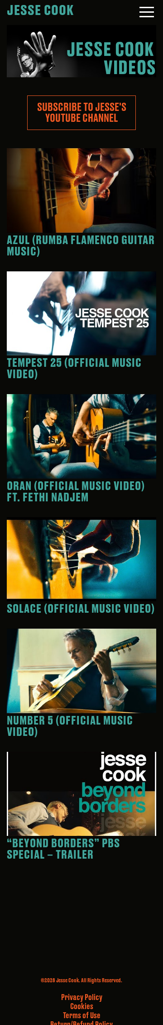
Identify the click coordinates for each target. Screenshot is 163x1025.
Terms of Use (82, 1016)
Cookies (81, 1006)
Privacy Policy (81, 997)
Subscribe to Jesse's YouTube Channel (81, 113)
